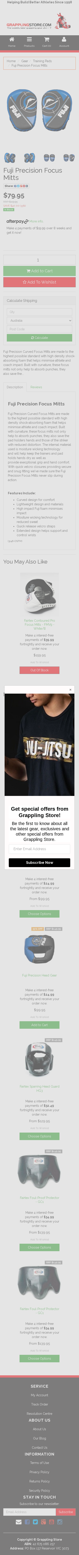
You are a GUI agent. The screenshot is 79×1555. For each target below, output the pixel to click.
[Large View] (9, 157)
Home (11, 61)
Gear (24, 61)
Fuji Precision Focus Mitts (29, 65)
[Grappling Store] (39, 20)
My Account (39, 1395)
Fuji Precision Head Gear (39, 975)
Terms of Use (39, 1463)
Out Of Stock (39, 670)
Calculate (41, 338)
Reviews (36, 387)
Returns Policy (39, 1481)
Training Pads (42, 61)
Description (15, 387)
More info (36, 221)
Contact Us (39, 1447)
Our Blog (39, 1438)
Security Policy (39, 1490)
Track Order (39, 1404)
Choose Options (39, 914)
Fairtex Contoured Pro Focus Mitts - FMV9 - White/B (39, 624)
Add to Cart (41, 271)
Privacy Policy (39, 1472)
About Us (39, 1429)
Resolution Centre (39, 1413)
